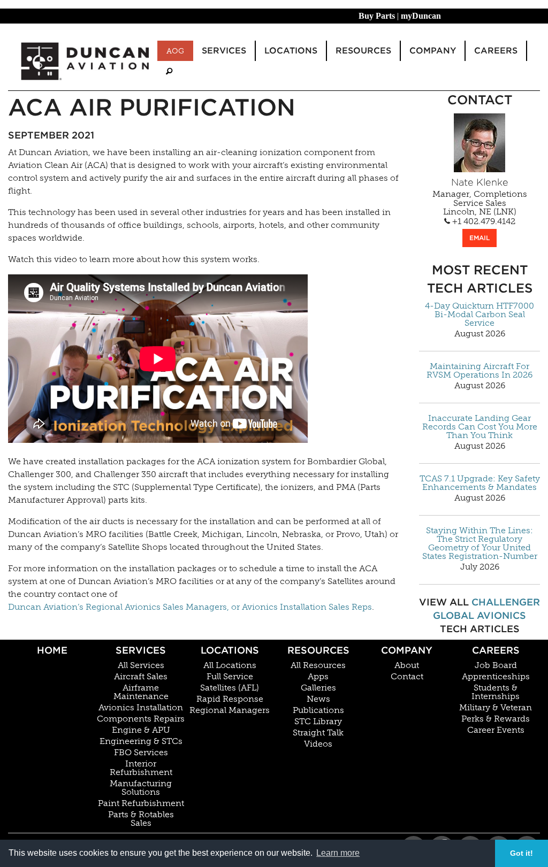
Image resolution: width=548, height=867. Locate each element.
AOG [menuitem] (175, 51)
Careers (496, 650)
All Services (141, 665)
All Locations (229, 665)
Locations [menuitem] (290, 50)
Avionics (501, 615)
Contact (407, 676)
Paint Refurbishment (141, 803)
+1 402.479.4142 (482, 221)
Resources (318, 650)
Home (52, 650)
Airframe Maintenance (141, 692)
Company (406, 650)
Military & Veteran (495, 707)
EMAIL (479, 238)
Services (141, 650)
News (318, 699)
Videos (318, 744)
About (406, 665)
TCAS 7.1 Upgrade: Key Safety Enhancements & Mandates (480, 483)
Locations (230, 650)
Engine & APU (141, 730)
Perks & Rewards (495, 719)
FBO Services (141, 752)
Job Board (496, 665)
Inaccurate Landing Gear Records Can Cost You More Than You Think (479, 427)
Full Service (230, 676)
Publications (318, 710)
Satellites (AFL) (229, 688)
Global (453, 615)
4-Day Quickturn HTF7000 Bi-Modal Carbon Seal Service (479, 314)
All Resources (318, 665)
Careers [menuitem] (495, 50)
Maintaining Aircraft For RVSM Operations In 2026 (479, 370)
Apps (318, 676)
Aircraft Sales (141, 676)
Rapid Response (229, 699)
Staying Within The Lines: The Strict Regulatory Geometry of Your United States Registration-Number (479, 543)
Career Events (495, 730)
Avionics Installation (140, 707)
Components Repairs (141, 719)
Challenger (505, 602)
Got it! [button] (521, 853)
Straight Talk (318, 732)
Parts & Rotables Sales (141, 818)
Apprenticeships (496, 676)
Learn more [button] (338, 852)
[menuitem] (169, 71)
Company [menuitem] (432, 50)
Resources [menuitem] (363, 50)
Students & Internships (495, 692)
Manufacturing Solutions (141, 787)
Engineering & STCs (141, 741)
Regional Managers (229, 710)
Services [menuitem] (224, 50)
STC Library (318, 721)
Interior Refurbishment (141, 768)
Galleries (318, 688)
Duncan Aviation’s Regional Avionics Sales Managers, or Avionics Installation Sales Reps (190, 607)
